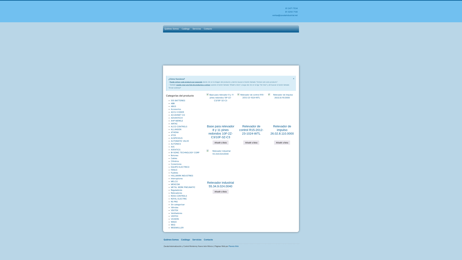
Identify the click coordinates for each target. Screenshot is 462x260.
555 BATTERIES (178, 100)
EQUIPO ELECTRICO (180, 167)
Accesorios (176, 109)
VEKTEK (174, 210)
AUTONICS (176, 144)
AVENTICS (175, 149)
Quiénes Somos (171, 29)
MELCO (174, 181)
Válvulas (174, 207)
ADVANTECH (177, 118)
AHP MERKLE (177, 121)
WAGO (174, 222)
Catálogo (186, 29)
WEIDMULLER (177, 227)
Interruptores (177, 178)
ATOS (173, 135)
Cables (174, 158)
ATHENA (175, 132)
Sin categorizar (178, 204)
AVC (173, 147)
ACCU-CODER (177, 112)
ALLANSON (176, 129)
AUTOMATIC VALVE (180, 141)
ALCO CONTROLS (179, 126)
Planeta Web (234, 246)
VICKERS (175, 219)
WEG (173, 225)
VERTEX (174, 216)
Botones (174, 155)
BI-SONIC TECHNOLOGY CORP (185, 152)
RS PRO (174, 201)
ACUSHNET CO (178, 115)
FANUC (174, 170)
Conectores (176, 164)
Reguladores (176, 190)
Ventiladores (176, 213)
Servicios (196, 29)
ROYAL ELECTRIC (179, 199)
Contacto (208, 29)
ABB (173, 103)
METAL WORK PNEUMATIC (183, 187)
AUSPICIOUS (177, 138)
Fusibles (174, 173)
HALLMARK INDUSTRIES (182, 175)
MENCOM (175, 184)
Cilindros (175, 161)
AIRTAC (174, 123)
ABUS (173, 106)
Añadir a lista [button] (221, 142)
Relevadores (176, 193)
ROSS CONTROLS (179, 196)
